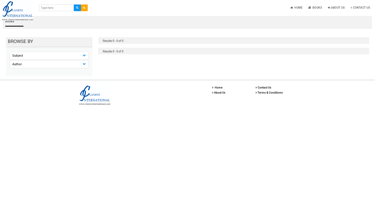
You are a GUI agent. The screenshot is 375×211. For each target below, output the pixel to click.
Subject (17, 55)
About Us (337, 7)
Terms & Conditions (270, 92)
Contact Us (361, 7)
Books (316, 7)
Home (298, 7)
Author (17, 64)
